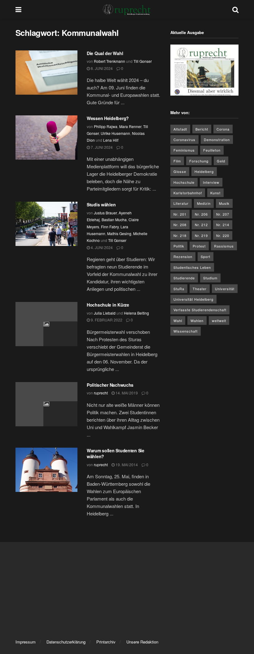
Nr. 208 (179, 224)
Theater (200, 288)
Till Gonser (143, 61)
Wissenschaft (185, 331)
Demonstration (217, 139)
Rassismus (224, 245)
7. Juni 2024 (101, 147)
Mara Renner (130, 126)
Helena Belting (136, 313)
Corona (223, 129)
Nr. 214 (222, 224)
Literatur (181, 203)
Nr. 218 (179, 235)
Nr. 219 (201, 235)
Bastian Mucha (114, 219)
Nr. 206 (201, 214)
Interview (211, 182)
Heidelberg (204, 171)
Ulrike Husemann (115, 133)
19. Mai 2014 (126, 464)
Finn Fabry (110, 226)
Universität (224, 288)
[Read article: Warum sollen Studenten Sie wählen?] (46, 470)
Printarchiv (106, 642)
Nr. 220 (222, 235)
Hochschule (184, 182)
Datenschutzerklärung (65, 642)
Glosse (179, 171)
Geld (221, 160)
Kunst (215, 192)
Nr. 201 (179, 214)
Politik (178, 245)
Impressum (25, 642)
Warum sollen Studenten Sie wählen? (115, 453)
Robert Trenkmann (109, 61)
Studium (210, 277)
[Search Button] (235, 9)
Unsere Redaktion (142, 642)
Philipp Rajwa (105, 126)
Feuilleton (212, 150)
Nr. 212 (201, 224)
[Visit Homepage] (127, 9)
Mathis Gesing (119, 233)
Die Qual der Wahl (105, 53)
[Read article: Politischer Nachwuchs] (46, 404)
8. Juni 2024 (101, 68)
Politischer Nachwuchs (110, 385)
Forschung (198, 160)
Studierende (184, 277)
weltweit (219, 320)
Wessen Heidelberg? (108, 118)
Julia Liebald (105, 313)
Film (177, 160)
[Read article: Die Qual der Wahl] (46, 72)
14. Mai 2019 (126, 392)
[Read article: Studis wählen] (46, 224)
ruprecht (101, 392)
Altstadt (180, 129)
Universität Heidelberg (193, 299)
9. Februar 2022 (106, 319)
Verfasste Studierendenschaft (199, 309)
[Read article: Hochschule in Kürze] (46, 324)
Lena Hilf (110, 140)
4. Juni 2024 (101, 247)
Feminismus (184, 150)
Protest (199, 245)
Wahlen (197, 320)
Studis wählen (101, 204)
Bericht (201, 129)
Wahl (177, 320)
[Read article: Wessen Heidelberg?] (46, 137)
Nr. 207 (222, 214)
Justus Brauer (105, 212)
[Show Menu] (18, 9)
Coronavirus (184, 139)
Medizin (204, 203)
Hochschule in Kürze (108, 305)
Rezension (182, 256)
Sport (205, 256)
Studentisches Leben (192, 267)
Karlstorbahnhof (187, 192)
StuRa (178, 288)
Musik (224, 203)
